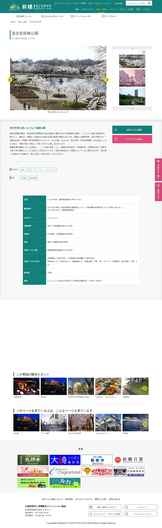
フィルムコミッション (101, 3)
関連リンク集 (100, 499)
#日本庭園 (33, 178)
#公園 (23, 178)
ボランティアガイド (83, 499)
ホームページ (52, 218)
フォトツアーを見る (134, 139)
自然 (22, 170)
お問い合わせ (114, 499)
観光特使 (69, 499)
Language (119, 3)
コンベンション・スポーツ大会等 (72, 3)
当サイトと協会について (52, 499)
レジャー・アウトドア (45, 170)
